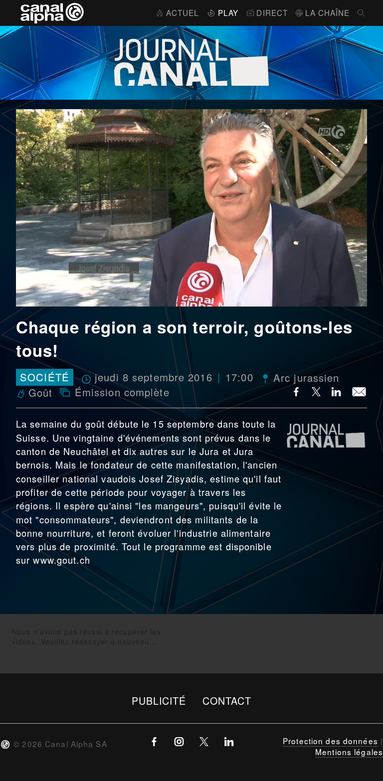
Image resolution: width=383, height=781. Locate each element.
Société (44, 377)
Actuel (182, 12)
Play (228, 12)
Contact (227, 700)
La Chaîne (327, 12)
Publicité (159, 700)
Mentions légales (349, 751)
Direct (272, 12)
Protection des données (330, 740)
